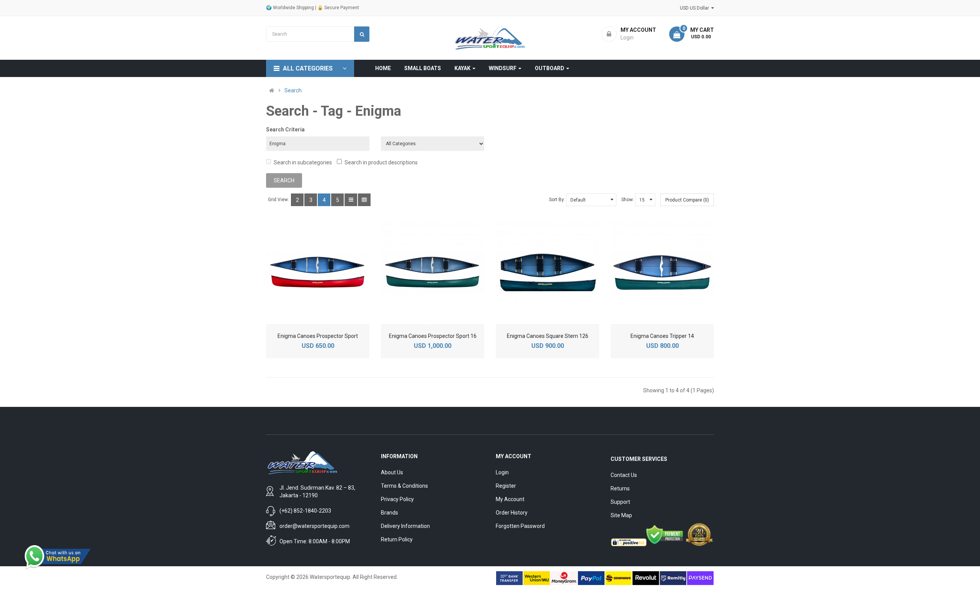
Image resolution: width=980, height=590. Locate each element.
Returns (620, 488)
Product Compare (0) (687, 200)
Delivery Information (405, 526)
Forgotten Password (520, 526)
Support (620, 502)
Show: (627, 199)
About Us (392, 472)
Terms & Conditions (404, 486)
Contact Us (624, 475)
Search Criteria (285, 129)
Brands (389, 513)
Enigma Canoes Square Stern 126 (547, 336)
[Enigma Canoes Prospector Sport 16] (432, 272)
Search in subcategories (303, 162)
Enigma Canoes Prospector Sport (318, 336)
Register (506, 486)
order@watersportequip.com (314, 526)
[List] (351, 199)
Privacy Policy (397, 499)
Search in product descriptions (381, 162)
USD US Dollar (695, 8)
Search (293, 90)
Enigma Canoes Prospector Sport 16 (433, 336)
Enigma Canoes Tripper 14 (662, 336)
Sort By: (557, 199)
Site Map (621, 515)
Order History (512, 513)
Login (502, 472)
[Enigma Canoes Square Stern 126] (547, 272)
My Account (510, 499)
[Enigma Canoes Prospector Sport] (317, 272)
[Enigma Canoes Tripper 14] (662, 272)
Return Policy (397, 539)
